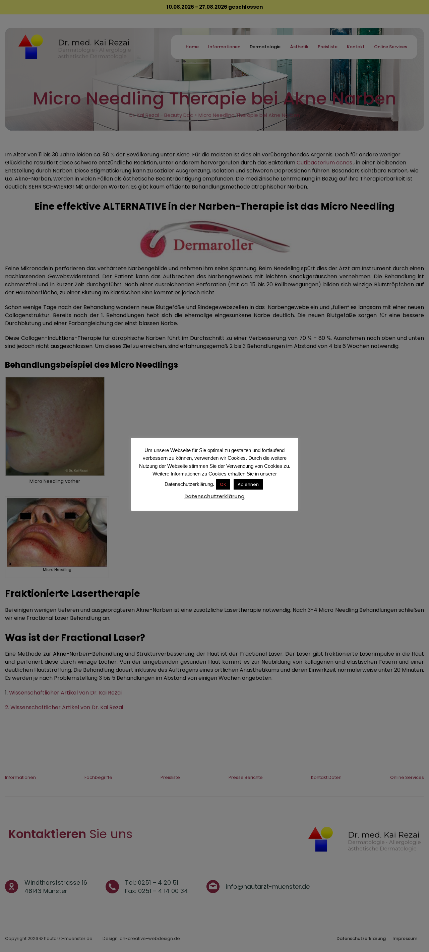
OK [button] (223, 484)
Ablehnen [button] (248, 484)
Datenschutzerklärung (214, 496)
